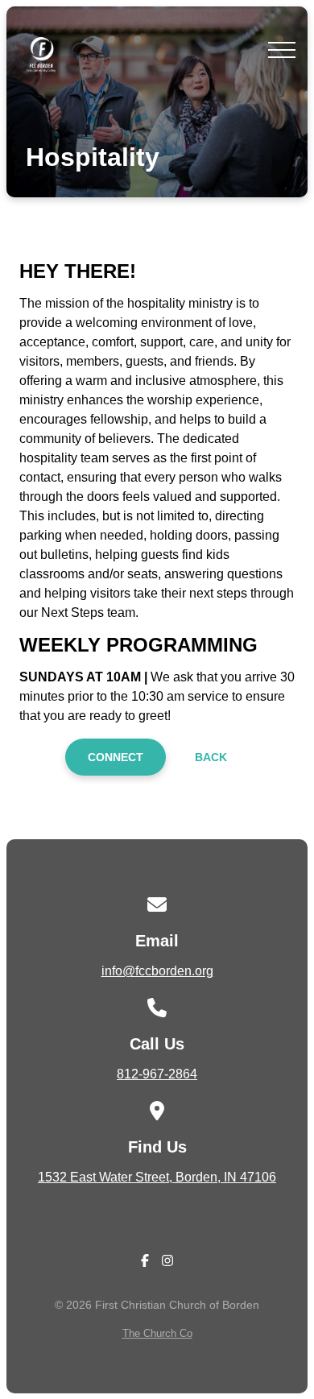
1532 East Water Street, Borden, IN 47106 (157, 1177)
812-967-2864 (157, 1074)
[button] (281, 50)
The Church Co (157, 1333)
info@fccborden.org (157, 971)
